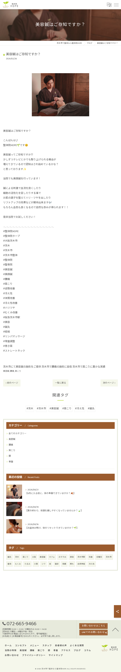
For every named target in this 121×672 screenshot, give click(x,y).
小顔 (36, 563)
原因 (72, 557)
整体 (9, 563)
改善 (91, 557)
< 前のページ (12, 383)
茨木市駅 (81, 557)
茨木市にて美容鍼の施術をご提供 (22, 367)
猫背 (57, 563)
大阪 (34, 557)
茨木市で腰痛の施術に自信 (57, 367)
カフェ (52, 557)
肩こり (18, 371)
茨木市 (109, 557)
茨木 (17, 557)
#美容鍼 (54, 409)
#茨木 (29, 409)
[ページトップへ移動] (115, 629)
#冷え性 (79, 409)
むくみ (18, 563)
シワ (43, 563)
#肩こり (67, 409)
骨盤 (11, 461)
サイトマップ (56, 655)
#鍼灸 (91, 409)
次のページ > (109, 383)
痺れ (72, 563)
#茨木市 (41, 409)
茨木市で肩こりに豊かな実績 (88, 367)
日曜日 (99, 557)
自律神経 (81, 563)
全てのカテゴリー (17, 433)
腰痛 (12, 371)
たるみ (27, 563)
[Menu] (116, 4)
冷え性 (92, 563)
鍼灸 (9, 557)
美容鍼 (6, 371)
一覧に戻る (60, 383)
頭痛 (64, 563)
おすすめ (62, 557)
